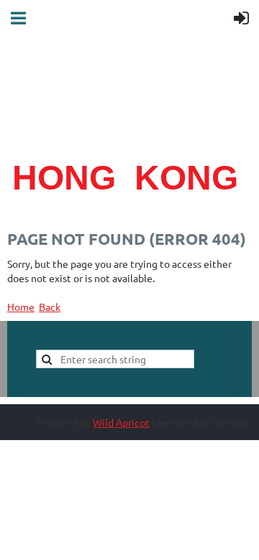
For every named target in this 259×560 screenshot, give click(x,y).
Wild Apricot (121, 422)
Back (49, 306)
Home (21, 306)
